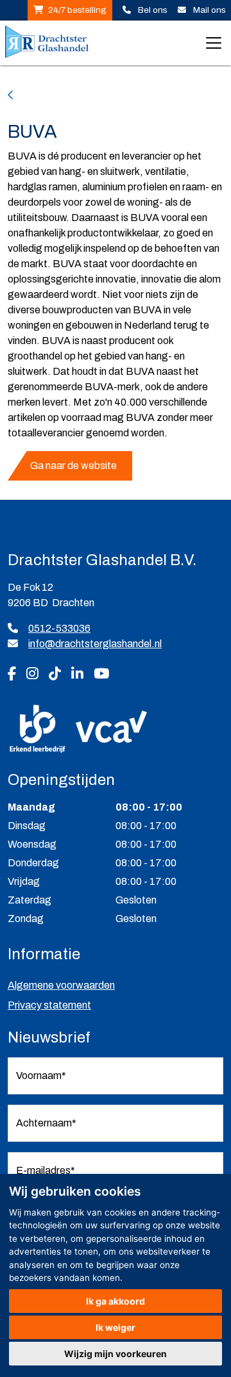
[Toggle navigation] (213, 43)
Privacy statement (49, 1005)
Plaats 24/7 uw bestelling (70, 10)
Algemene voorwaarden (61, 985)
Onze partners (51, 95)
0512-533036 (59, 628)
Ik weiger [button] (115, 1327)
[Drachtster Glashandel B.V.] (47, 43)
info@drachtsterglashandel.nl (95, 643)
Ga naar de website (73, 465)
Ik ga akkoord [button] (115, 1301)
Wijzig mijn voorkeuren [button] (115, 1353)
